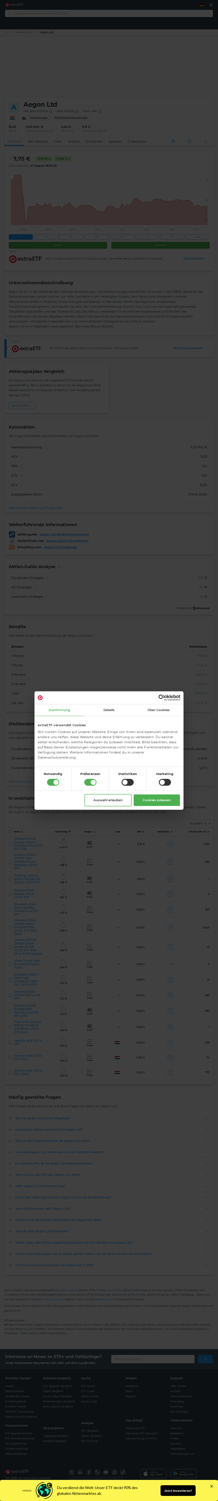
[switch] (90, 782)
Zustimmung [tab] (59, 710)
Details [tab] (109, 710)
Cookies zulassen (157, 800)
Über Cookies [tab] (159, 710)
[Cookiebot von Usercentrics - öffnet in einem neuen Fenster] (161, 697)
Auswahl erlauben (108, 800)
